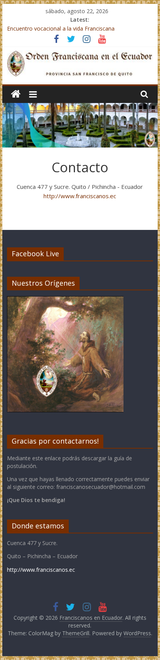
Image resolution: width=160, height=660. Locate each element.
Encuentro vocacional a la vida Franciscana (61, 28)
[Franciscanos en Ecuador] (15, 94)
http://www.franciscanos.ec (79, 196)
